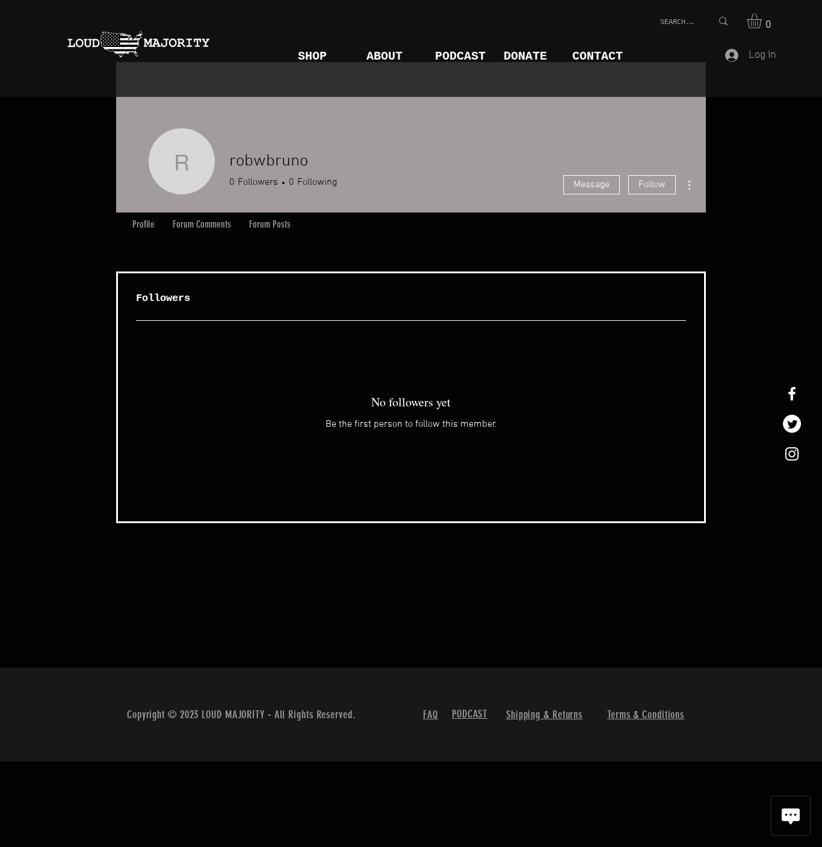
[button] (763, 20)
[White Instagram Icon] (792, 454)
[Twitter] (792, 424)
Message (591, 185)
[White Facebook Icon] (792, 394)
